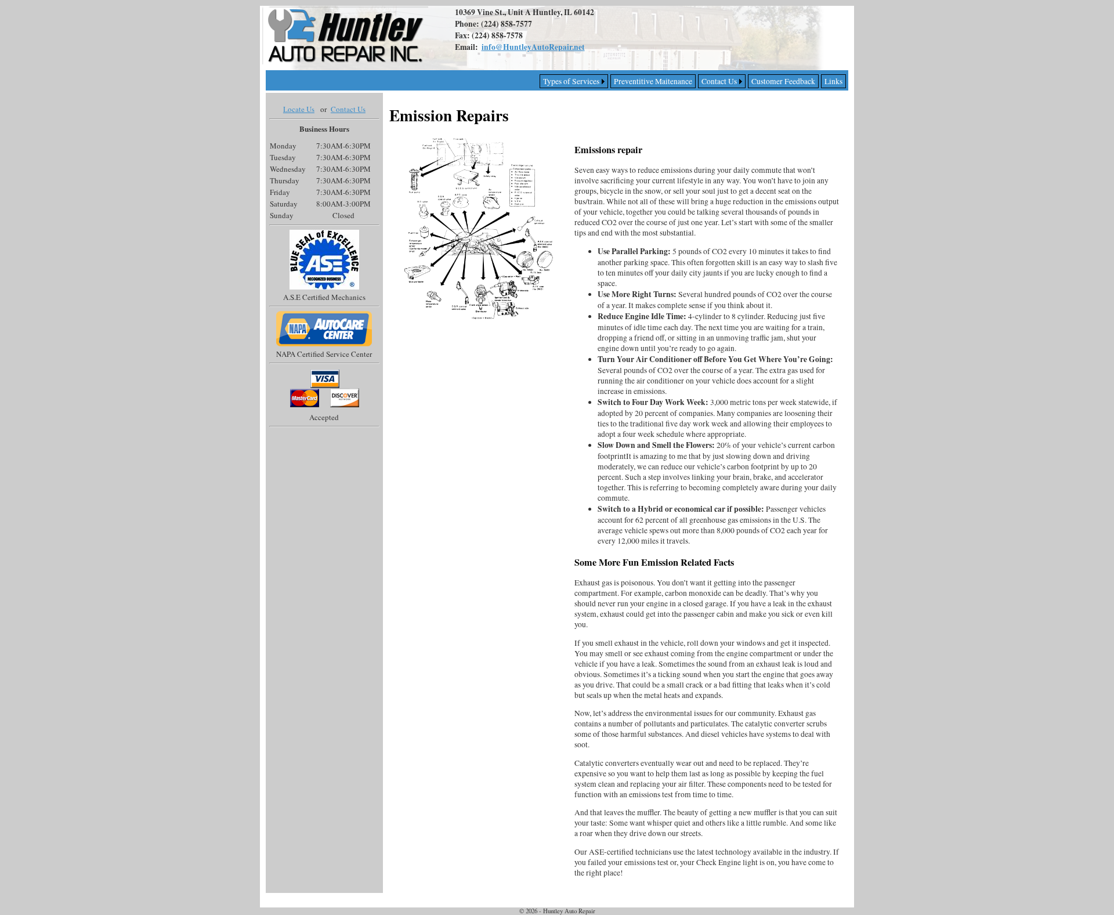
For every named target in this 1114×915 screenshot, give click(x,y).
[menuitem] (833, 81)
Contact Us (719, 81)
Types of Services (571, 81)
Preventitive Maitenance (653, 81)
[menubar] (692, 81)
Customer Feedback (783, 81)
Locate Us (298, 109)
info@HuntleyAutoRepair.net (533, 47)
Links (833, 81)
